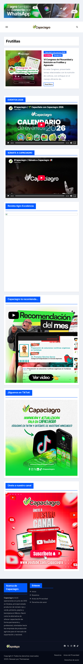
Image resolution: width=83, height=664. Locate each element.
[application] (41, 125)
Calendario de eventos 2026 (55, 52)
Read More (49, 84)
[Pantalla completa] (75, 143)
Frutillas (48, 55)
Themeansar (24, 659)
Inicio (34, 591)
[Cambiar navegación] (6, 27)
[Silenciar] (71, 143)
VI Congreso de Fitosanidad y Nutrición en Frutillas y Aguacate (58, 62)
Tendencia (57, 55)
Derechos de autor (39, 602)
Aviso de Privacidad (40, 599)
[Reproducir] (8, 143)
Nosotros (35, 595)
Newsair (12, 659)
